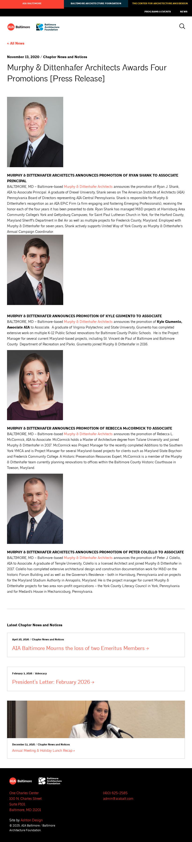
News (183, 11)
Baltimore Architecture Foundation (96, 3)
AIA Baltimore (32, 3)
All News (17, 43)
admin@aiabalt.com (118, 799)
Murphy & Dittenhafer (88, 187)
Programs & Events (157, 11)
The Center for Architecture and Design (160, 3)
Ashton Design (32, 820)
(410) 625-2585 (115, 793)
